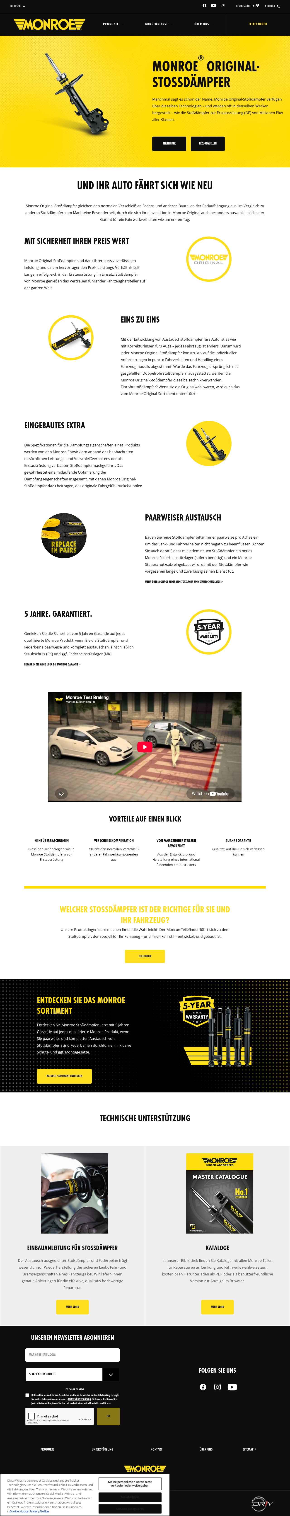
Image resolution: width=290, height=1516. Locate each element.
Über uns (201, 24)
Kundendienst (156, 24)
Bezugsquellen (245, 6)
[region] (85, 1495)
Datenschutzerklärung (79, 1399)
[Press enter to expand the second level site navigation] (123, 24)
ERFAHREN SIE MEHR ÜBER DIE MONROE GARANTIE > (52, 664)
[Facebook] (205, 6)
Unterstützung (102, 1449)
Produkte (111, 24)
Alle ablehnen (130, 1497)
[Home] (49, 24)
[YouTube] (214, 6)
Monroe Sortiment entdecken (64, 1076)
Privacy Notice (39, 1511)
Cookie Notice (19, 1511)
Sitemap (248, 1449)
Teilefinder (169, 143)
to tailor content (75, 1389)
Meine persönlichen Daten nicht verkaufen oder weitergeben (130, 1483)
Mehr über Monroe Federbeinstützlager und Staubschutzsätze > (184, 582)
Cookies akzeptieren (130, 1509)
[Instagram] (223, 6)
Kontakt (270, 6)
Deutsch (15, 6)
